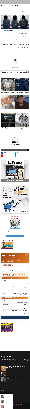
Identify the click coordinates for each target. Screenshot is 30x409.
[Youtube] (19, 404)
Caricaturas (2, 392)
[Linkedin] (16, 404)
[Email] (21, 404)
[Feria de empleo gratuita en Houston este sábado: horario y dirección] (3, 379)
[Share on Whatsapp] (12, 30)
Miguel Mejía (15, 63)
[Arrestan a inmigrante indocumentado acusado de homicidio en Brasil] (8, 84)
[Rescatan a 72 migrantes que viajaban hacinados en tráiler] (2, 401)
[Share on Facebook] (7, 30)
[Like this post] (5, 30)
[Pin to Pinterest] (11, 30)
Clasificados (2, 388)
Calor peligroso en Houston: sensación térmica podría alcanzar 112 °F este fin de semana (17, 367)
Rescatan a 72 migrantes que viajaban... (8, 400)
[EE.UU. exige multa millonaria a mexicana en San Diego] (8, 120)
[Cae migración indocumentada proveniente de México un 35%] (22, 120)
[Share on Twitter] (9, 30)
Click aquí (15, 145)
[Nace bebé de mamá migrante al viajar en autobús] (2, 406)
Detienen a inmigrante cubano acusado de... (8, 395)
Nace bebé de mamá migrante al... (7, 405)
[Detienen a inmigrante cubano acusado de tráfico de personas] (2, 396)
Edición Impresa (3, 390)
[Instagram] (13, 404)
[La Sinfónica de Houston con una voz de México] (3, 374)
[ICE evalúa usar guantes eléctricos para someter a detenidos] (22, 84)
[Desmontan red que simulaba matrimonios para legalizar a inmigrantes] (8, 102)
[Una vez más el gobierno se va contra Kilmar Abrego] (22, 102)
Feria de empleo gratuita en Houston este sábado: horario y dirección (17, 377)
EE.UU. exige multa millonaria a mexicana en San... (8, 127)
